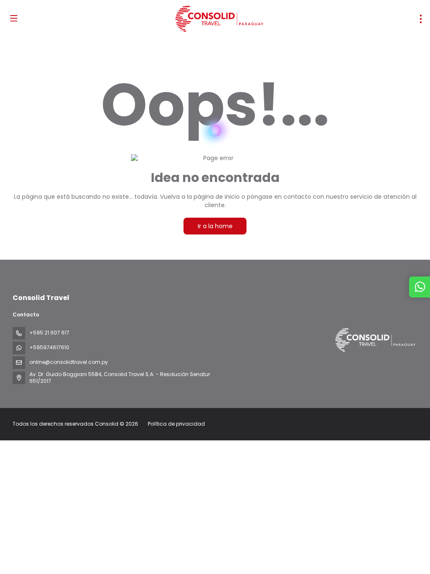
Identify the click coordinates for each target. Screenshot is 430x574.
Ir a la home (215, 226)
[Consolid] (374, 340)
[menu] (421, 19)
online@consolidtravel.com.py (68, 362)
